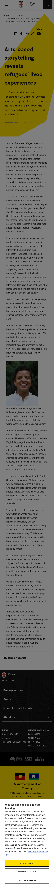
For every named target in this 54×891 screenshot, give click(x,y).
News (21, 15)
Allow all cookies (27, 863)
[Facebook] (21, 33)
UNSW (6, 15)
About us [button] (9, 717)
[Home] (27, 4)
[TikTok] (32, 33)
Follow (38, 29)
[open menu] (6, 4)
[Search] (47, 4)
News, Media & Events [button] (17, 708)
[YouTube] (38, 33)
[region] (27, 845)
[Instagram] (27, 33)
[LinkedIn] (16, 33)
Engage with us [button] (13, 690)
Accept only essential (27, 872)
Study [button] (7, 699)
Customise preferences (27, 880)
